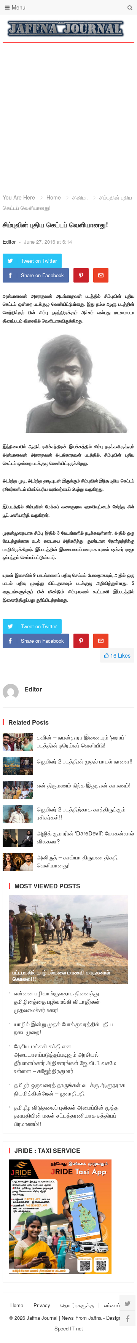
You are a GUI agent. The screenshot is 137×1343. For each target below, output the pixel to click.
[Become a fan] (127, 1318)
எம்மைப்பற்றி (116, 1305)
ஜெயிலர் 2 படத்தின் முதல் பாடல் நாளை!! (84, 761)
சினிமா (80, 197)
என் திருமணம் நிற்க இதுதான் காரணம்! (84, 785)
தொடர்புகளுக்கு (77, 1305)
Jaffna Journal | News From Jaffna (64, 1317)
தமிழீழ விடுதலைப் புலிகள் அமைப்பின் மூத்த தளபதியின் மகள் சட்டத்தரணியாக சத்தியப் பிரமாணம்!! (66, 1115)
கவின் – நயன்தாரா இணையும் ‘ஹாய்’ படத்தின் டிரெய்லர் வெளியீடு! (81, 741)
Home (53, 197)
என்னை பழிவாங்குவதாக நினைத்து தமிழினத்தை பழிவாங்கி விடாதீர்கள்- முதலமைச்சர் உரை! (58, 1001)
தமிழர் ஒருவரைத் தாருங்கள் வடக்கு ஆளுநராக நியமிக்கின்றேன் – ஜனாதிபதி (69, 1089)
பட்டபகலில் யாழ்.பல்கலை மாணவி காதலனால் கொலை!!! (61, 975)
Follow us (98, 28)
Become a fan (123, 28)
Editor (10, 241)
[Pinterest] (81, 275)
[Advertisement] (68, 110)
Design (114, 1317)
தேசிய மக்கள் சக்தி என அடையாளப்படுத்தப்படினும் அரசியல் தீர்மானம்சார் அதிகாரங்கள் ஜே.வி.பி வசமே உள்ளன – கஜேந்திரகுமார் (65, 1058)
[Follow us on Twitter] (127, 1303)
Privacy (41, 1305)
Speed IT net (68, 1328)
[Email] (100, 275)
